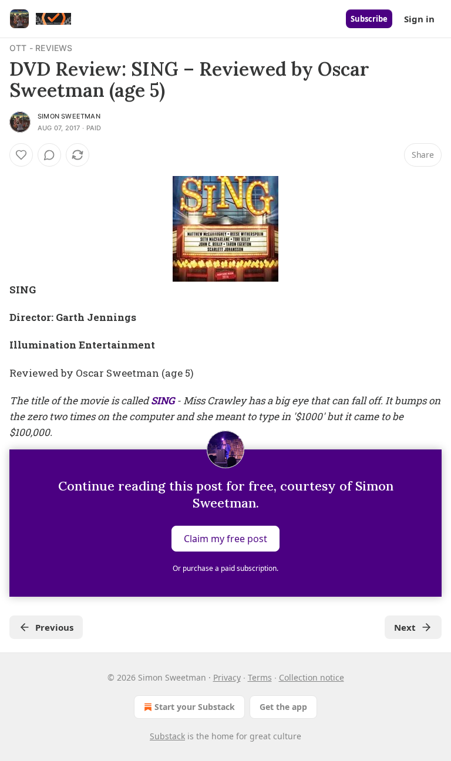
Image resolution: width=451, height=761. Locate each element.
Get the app (283, 706)
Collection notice (311, 677)
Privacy (227, 677)
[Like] (21, 155)
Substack (167, 736)
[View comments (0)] (49, 155)
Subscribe (369, 18)
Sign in (419, 19)
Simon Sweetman (69, 116)
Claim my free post (225, 538)
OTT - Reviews (41, 48)
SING (162, 400)
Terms (260, 677)
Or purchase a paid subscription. (225, 568)
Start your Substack (194, 706)
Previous (54, 627)
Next (405, 627)
